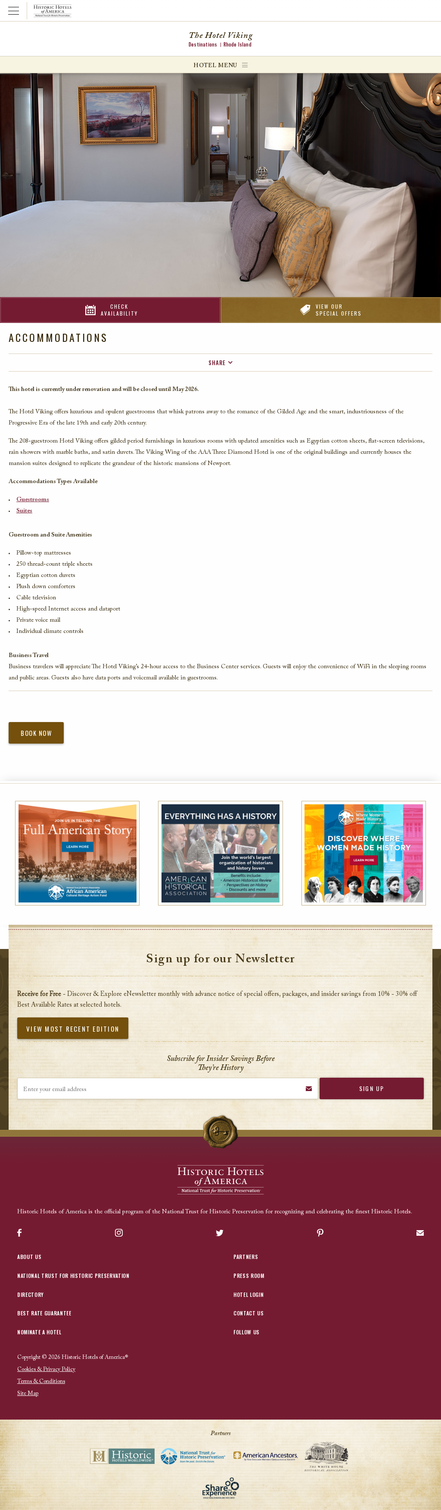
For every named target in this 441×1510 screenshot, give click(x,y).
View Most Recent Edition (72, 1028)
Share (217, 362)
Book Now (36, 733)
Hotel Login (248, 1294)
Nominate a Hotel (39, 1332)
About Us (29, 1256)
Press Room (248, 1275)
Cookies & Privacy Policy (46, 1369)
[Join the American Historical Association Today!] (220, 853)
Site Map (27, 1393)
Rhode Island (238, 44)
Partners (245, 1256)
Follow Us (246, 1332)
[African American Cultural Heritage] (77, 853)
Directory (30, 1294)
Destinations (203, 44)
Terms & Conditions (41, 1381)
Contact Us (248, 1313)
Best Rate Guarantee (44, 1313)
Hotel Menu (215, 65)
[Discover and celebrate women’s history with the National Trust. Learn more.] (363, 853)
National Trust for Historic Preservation (73, 1275)
